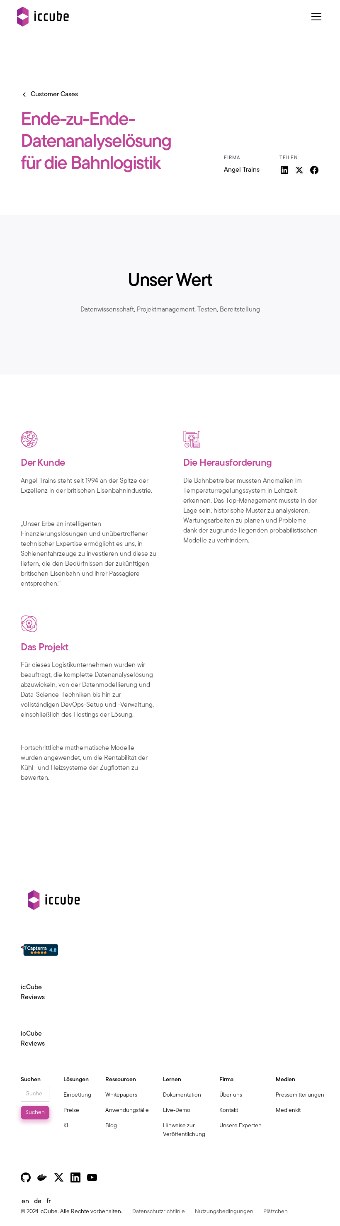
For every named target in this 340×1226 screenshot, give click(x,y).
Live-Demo (176, 1110)
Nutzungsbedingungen (224, 1212)
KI (65, 1126)
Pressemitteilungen (300, 1095)
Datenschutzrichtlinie (158, 1212)
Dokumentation (182, 1095)
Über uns (230, 1095)
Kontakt (228, 1110)
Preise (71, 1110)
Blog (111, 1126)
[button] (314, 17)
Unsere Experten (240, 1126)
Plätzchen (275, 1212)
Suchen (31, 1080)
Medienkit (288, 1110)
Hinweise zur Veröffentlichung (184, 1130)
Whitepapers (121, 1095)
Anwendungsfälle (127, 1110)
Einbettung (77, 1095)
